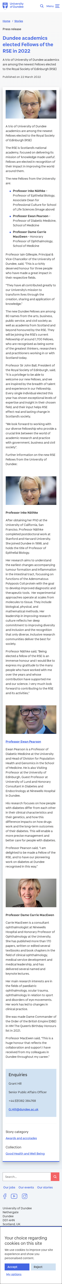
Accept (12, 1267)
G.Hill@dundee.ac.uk (23, 1109)
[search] (55, 1176)
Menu (50, 6)
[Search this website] (42, 6)
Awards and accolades (21, 1138)
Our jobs (9, 1187)
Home (6, 21)
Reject (38, 1267)
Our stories (45, 1187)
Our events (26, 1187)
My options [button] (13, 1274)
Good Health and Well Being (25, 1154)
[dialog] (31, 1255)
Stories (18, 21)
